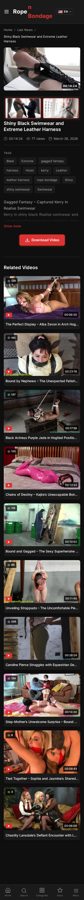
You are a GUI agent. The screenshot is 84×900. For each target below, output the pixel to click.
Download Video (45, 240)
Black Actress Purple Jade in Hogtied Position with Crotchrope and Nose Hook (42, 438)
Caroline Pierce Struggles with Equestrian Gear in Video (42, 665)
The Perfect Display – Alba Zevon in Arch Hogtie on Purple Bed (42, 324)
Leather (61, 170)
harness (12, 170)
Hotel (30, 170)
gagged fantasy (52, 161)
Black (10, 161)
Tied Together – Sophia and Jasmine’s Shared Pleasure (42, 778)
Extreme (27, 161)
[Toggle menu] (6, 12)
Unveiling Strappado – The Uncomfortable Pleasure (42, 608)
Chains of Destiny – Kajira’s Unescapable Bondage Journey (42, 494)
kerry (45, 170)
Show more (12, 226)
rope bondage (47, 180)
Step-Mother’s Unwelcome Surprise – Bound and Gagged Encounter (42, 722)
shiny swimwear (18, 189)
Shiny (69, 180)
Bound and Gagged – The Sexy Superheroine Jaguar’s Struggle (42, 551)
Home (8, 30)
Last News (25, 30)
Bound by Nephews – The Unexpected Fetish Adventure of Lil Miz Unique (42, 381)
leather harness (18, 180)
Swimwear (44, 189)
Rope (32, 11)
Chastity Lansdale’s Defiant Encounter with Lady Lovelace (42, 835)
